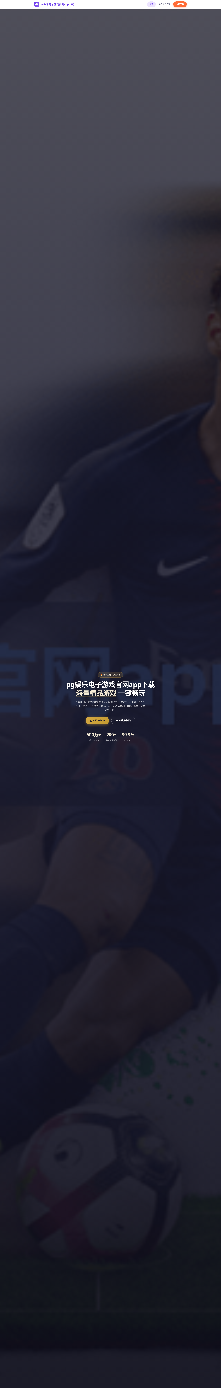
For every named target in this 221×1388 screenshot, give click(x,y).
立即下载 (180, 4)
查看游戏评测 (125, 720)
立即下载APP (99, 720)
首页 (151, 4)
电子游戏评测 (164, 4)
